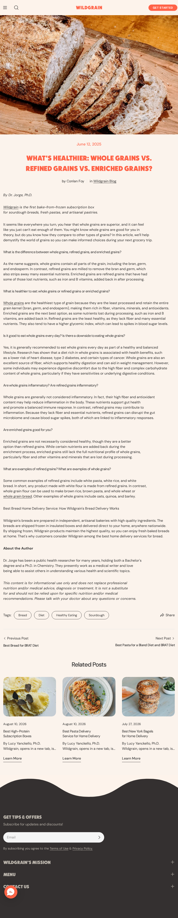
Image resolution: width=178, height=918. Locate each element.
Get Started (163, 8)
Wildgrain (10, 207)
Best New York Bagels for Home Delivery (137, 733)
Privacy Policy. (83, 848)
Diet (39, 614)
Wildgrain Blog (104, 181)
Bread (20, 614)
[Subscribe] (99, 837)
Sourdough (94, 614)
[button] (10, 891)
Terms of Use (59, 848)
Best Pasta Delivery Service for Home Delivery (81, 733)
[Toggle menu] (5, 7)
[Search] (15, 7)
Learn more (12, 758)
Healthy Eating (64, 614)
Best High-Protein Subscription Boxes (17, 733)
